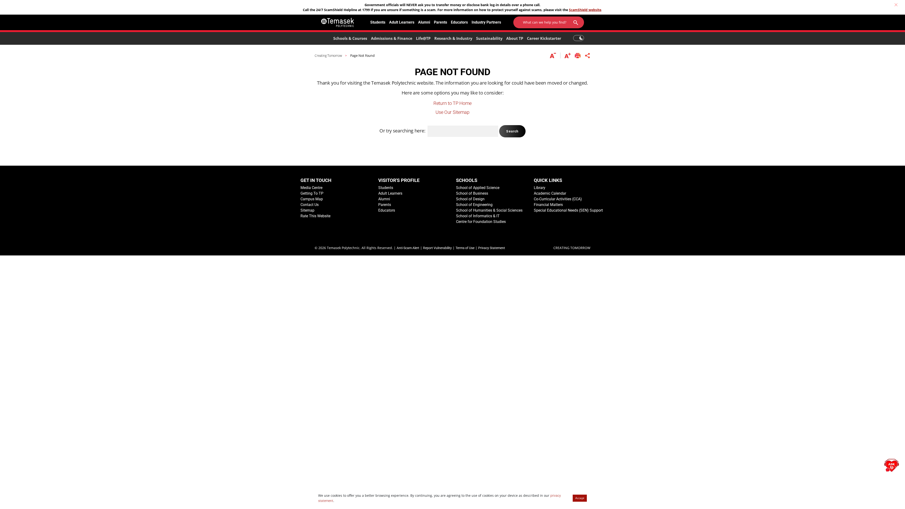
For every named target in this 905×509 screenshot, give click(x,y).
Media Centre (311, 187)
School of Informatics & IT (478, 216)
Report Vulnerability (437, 248)
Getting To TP (311, 193)
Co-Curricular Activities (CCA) (558, 199)
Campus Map (311, 199)
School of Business (472, 193)
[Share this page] (587, 55)
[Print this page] (578, 55)
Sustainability (489, 38)
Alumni (424, 22)
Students (377, 22)
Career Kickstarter (544, 38)
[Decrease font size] (555, 55)
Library (539, 187)
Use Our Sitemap (452, 112)
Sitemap (307, 210)
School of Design (470, 199)
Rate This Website (315, 216)
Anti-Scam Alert (408, 248)
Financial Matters (548, 204)
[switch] (578, 36)
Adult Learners (401, 22)
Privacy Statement (491, 248)
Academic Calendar (550, 193)
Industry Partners (486, 22)
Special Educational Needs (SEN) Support (568, 210)
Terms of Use (465, 248)
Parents (440, 22)
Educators (459, 22)
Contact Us (309, 204)
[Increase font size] (567, 55)
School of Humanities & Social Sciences (489, 210)
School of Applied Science (477, 187)
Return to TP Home (452, 103)
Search (512, 131)
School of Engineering (474, 204)
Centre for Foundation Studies (481, 221)
